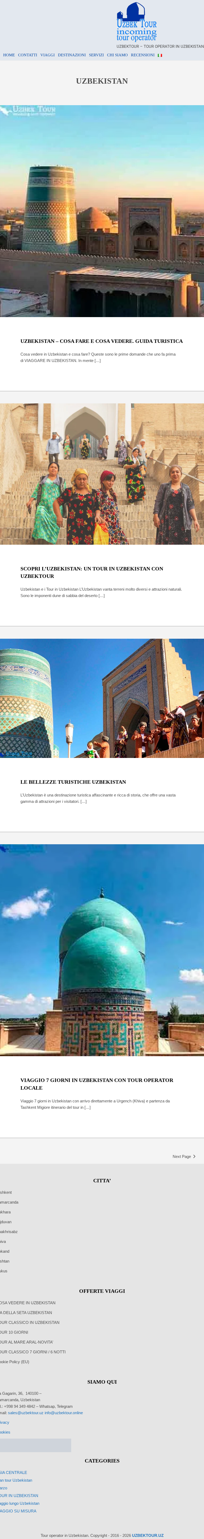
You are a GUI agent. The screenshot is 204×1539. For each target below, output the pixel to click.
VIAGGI (47, 55)
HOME (9, 55)
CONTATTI (27, 55)
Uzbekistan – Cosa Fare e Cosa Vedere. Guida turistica (101, 341)
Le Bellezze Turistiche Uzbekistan (73, 782)
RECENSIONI (143, 55)
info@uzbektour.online (64, 1412)
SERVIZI (96, 55)
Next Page (182, 1156)
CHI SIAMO (117, 55)
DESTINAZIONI (72, 55)
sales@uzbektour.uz (26, 1412)
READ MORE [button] (102, 374)
